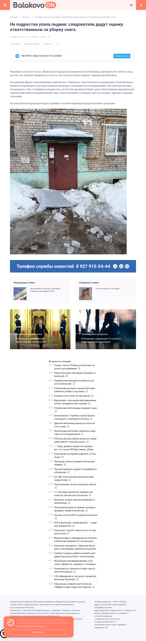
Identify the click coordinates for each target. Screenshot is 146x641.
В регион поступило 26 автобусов (72, 395)
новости (47, 44)
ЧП (57, 44)
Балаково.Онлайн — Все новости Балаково (34, 5)
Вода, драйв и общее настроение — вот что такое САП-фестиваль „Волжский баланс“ (74, 449)
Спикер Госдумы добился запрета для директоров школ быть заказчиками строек (74, 556)
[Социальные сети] (131, 5)
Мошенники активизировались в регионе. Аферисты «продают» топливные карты (75, 564)
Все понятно (38, 632)
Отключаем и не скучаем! (107, 288)
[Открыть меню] (5, 5)
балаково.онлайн (31, 44)
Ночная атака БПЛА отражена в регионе (75, 515)
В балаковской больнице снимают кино (75, 408)
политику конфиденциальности (31, 626)
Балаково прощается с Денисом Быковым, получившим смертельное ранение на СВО (75, 548)
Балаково (15, 44)
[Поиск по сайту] (141, 5)
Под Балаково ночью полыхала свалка (75, 484)
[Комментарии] (78, 368)
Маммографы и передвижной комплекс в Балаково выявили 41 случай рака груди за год (75, 541)
